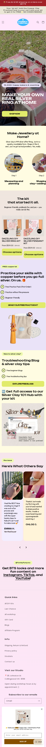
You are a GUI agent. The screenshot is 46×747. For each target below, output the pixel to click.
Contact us (10, 661)
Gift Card (9, 620)
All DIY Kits (9, 603)
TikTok (29, 575)
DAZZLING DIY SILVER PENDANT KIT (34, 241)
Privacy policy (11, 651)
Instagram (12, 575)
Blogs (7, 625)
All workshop (10, 614)
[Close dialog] (41, 709)
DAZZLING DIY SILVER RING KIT (11, 239)
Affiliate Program (12, 630)
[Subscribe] (38, 701)
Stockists (9, 656)
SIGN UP (23, 742)
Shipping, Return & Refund (16, 645)
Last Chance (10, 609)
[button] (3, 22)
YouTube (22, 578)
